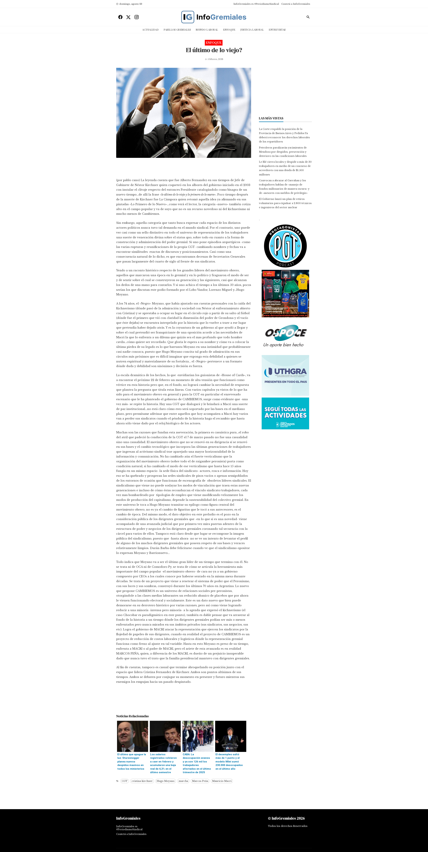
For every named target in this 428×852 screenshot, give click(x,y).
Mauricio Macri (222, 781)
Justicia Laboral (252, 29)
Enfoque (229, 29)
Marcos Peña (200, 781)
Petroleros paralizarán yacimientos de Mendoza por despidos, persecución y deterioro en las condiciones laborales (283, 152)
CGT (125, 781)
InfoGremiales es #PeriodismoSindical (256, 4)
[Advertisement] (183, 168)
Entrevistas (277, 29)
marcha (183, 781)
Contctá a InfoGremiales (295, 4)
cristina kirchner (142, 781)
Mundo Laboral (207, 29)
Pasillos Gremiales (177, 29)
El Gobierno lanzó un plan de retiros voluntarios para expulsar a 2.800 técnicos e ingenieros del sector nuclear (285, 203)
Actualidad (150, 29)
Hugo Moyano (166, 781)
